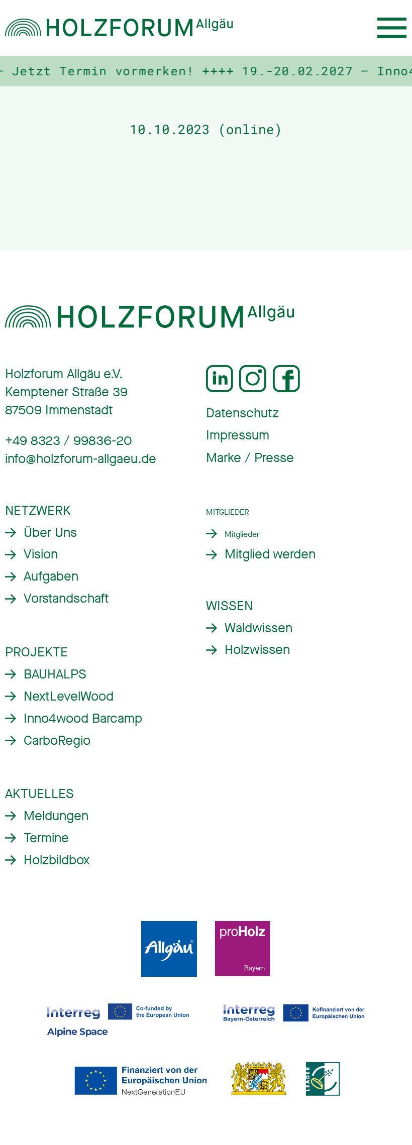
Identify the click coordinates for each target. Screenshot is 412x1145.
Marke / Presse (250, 458)
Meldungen (56, 816)
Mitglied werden (270, 554)
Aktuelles (39, 794)
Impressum (237, 435)
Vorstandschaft (66, 598)
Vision (41, 554)
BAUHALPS (55, 674)
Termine (46, 838)
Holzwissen (257, 649)
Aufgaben (51, 576)
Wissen (229, 606)
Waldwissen (258, 628)
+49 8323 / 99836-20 (68, 440)
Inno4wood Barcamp (83, 718)
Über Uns (50, 532)
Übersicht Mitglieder (232, 534)
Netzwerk (38, 510)
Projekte (36, 652)
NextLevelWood (69, 696)
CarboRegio (57, 740)
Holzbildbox (56, 860)
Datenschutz (242, 413)
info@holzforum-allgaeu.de (80, 459)
